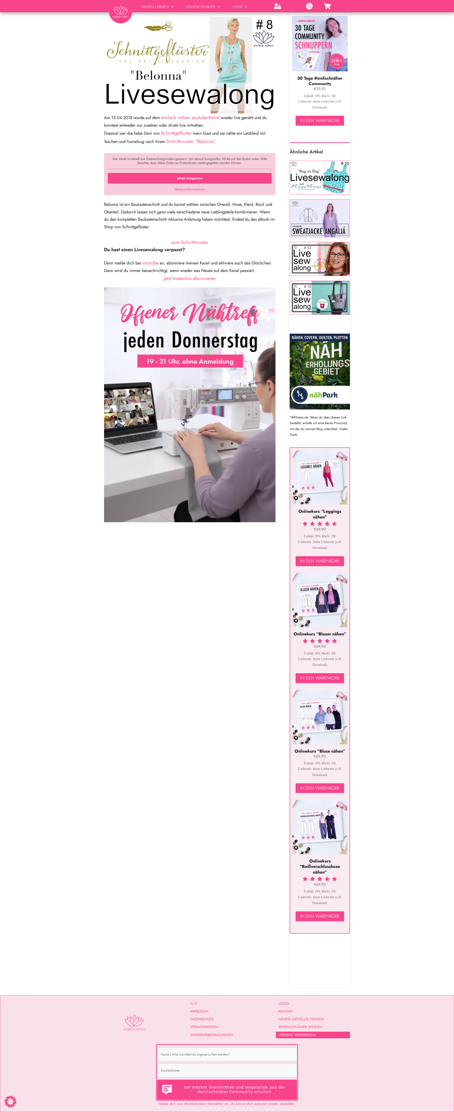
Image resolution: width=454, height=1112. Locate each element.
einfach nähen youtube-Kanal (190, 117)
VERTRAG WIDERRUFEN (297, 1035)
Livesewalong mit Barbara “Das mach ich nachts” (320, 259)
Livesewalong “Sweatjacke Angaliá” (320, 218)
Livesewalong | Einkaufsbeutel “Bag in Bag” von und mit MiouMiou (320, 178)
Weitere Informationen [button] (189, 189)
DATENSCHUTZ (202, 1019)
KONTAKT (285, 1011)
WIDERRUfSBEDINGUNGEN (211, 1035)
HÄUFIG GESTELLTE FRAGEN (301, 1019)
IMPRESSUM (199, 1011)
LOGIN (283, 1003)
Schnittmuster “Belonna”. (191, 141)
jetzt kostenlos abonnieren (190, 278)
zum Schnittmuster (189, 242)
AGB (193, 1003)
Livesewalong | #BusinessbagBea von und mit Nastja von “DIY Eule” (320, 298)
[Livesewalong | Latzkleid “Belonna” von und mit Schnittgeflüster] (189, 65)
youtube (150, 262)
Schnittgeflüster (176, 133)
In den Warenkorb (319, 120)
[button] (10, 1101)
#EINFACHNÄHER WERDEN (300, 1027)
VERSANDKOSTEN (204, 1027)
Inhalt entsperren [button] (189, 178)
